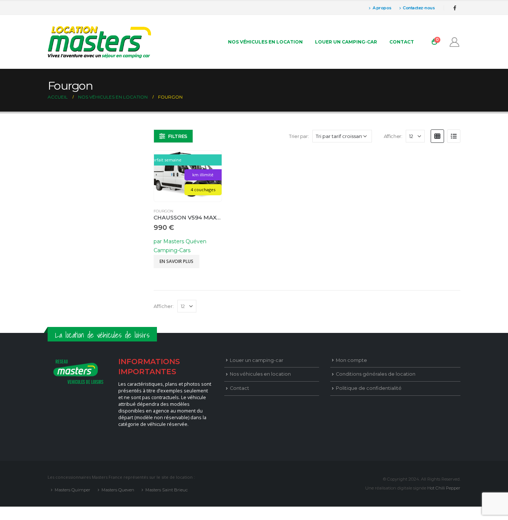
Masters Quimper (72, 489)
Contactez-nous (419, 7)
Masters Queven (118, 489)
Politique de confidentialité (369, 388)
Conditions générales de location (375, 374)
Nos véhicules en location (265, 42)
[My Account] (454, 42)
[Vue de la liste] (453, 136)
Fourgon (163, 211)
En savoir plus (176, 261)
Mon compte (351, 360)
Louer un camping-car (346, 42)
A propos (382, 7)
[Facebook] (455, 8)
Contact (401, 42)
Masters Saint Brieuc (166, 489)
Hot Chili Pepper (443, 488)
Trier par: (299, 136)
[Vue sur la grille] (437, 136)
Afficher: (393, 136)
